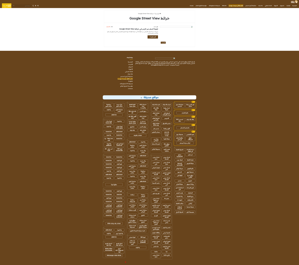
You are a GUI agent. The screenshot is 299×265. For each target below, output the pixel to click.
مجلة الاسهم (190, 163)
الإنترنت (288, 6)
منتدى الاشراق (167, 123)
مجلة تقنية (167, 139)
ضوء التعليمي (190, 134)
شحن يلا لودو (166, 227)
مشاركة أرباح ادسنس (250, 6)
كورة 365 (143, 237)
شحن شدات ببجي (166, 221)
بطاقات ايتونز (156, 232)
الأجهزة (276, 6)
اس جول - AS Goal (109, 149)
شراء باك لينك (167, 104)
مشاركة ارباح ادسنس (179, 105)
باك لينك (260, 6)
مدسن (180, 180)
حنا (167, 251)
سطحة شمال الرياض (143, 205)
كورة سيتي (132, 237)
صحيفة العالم (156, 149)
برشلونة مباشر (132, 146)
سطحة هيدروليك (132, 200)
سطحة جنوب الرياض (143, 210)
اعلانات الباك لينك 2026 (156, 124)
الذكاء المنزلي (268, 6)
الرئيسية (294, 6)
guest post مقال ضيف (132, 105)
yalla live (114, 115)
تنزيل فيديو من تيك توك (119, 244)
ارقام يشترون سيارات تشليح (143, 226)
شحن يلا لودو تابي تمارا (156, 206)
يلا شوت (143, 142)
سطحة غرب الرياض (132, 205)
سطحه (132, 194)
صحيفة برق (179, 134)
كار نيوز (180, 172)
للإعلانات (123, 262)
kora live (108, 157)
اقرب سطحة (132, 210)
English (224, 6)
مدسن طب (156, 128)
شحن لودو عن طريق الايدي (156, 228)
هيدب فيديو (179, 193)
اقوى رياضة (166, 128)
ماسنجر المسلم (185, 127)
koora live (109, 131)
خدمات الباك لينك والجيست (142, 106)
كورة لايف (119, 160)
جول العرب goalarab (143, 241)
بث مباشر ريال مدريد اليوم (132, 242)
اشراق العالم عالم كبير (156, 119)
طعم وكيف (190, 200)
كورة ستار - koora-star (109, 122)
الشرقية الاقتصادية (180, 164)
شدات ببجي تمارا (156, 158)
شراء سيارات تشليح (143, 221)
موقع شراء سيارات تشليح (132, 221)
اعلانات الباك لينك (156, 114)
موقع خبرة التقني (190, 176)
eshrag (155, 26)
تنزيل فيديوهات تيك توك (119, 250)
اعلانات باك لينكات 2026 (114, 223)
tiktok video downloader (108, 249)
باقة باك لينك (190, 119)
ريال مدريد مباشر (143, 151)
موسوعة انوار (190, 212)
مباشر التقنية (179, 203)
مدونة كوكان (179, 168)
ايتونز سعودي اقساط (167, 173)
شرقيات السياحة (179, 207)
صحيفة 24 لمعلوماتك (214, 6)
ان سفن (190, 154)
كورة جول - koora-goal (119, 127)
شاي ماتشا (167, 255)
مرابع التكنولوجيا (180, 155)
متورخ (190, 180)
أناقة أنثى (179, 175)
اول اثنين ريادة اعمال (190, 105)
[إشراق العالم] (294, 1)
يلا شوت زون (119, 233)
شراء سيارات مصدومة (132, 226)
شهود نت (179, 200)
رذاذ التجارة (180, 196)
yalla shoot (132, 142)
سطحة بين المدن (143, 200)
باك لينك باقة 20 (132, 112)
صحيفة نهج (190, 172)
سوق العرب (143, 111)
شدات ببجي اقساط (166, 158)
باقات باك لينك (156, 108)
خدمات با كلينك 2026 (143, 122)
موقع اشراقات (190, 138)
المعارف (190, 193)
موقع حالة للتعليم (167, 144)
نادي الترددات (190, 187)
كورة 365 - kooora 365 (119, 149)
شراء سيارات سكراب (132, 216)
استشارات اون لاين (180, 188)
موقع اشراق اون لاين (179, 138)
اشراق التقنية (179, 149)
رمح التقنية (190, 196)
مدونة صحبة (190, 207)
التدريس (166, 118)
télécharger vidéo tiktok (114, 255)
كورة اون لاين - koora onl (119, 144)
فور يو (156, 215)
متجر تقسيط (156, 183)
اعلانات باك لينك (143, 131)
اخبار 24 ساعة (156, 144)
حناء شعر (156, 246)
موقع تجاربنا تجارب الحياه (132, 122)
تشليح (143, 215)
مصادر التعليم (156, 132)
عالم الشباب (185, 113)
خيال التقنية (190, 160)
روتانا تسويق (190, 184)
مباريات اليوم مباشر (143, 146)
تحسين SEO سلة (179, 120)
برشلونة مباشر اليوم (109, 105)
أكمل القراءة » (153, 37)
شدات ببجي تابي (156, 163)
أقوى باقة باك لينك (132, 117)
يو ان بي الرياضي (156, 139)
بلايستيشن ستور (167, 237)
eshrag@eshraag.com (157, 65)
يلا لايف (138, 247)
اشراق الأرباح (179, 212)
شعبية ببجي (166, 232)
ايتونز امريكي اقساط (156, 211)
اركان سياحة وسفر (185, 143)
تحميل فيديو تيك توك (108, 244)
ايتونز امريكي (156, 167)
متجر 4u (166, 198)
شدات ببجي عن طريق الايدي (156, 200)
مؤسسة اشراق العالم (201, 6)
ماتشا (156, 251)
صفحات (191, 6)
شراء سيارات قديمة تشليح (137, 230)
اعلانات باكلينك (138, 135)
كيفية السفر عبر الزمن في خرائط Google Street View (138, 29)
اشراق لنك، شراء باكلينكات (167, 114)
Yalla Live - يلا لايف (109, 139)
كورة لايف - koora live (119, 205)
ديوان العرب (143, 126)
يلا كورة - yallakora (108, 144)
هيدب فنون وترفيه (167, 150)
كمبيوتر (282, 6)
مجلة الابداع (179, 184)
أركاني (190, 203)
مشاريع (132, 126)
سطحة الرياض (143, 195)
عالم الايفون (190, 168)
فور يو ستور (156, 193)
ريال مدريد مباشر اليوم (119, 105)
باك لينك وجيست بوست (166, 133)
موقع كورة (114, 184)
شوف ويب (180, 160)
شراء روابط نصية (167, 108)
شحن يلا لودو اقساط (156, 173)
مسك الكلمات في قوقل (190, 150)
